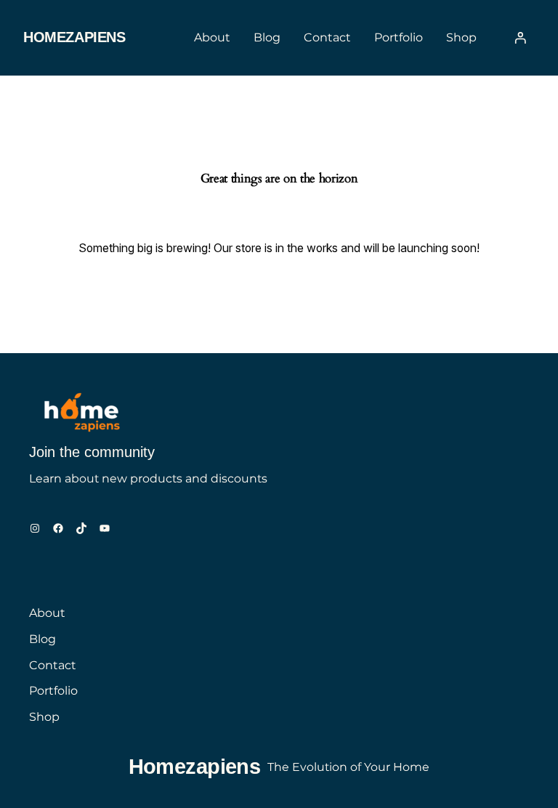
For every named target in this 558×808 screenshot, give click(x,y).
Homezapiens (74, 37)
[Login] (520, 37)
